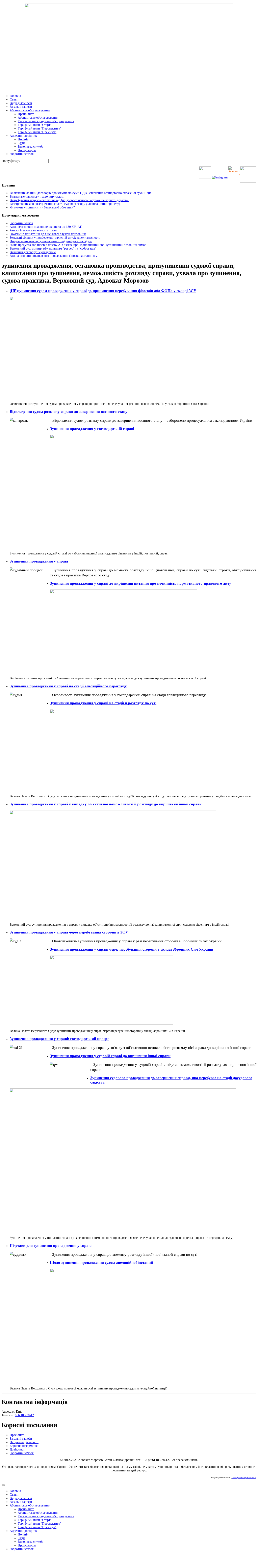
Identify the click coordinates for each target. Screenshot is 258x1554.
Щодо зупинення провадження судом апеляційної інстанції (101, 1262)
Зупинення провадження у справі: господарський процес (59, 1039)
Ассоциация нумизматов (244, 1477)
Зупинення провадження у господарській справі (92, 429)
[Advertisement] (129, 62)
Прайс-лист (26, 114)
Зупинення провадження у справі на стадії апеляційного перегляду (68, 686)
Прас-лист (17, 1435)
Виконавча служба (30, 146)
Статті (14, 99)
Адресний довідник (23, 135)
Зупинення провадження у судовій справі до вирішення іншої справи (110, 1056)
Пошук (6, 161)
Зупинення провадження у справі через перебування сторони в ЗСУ (69, 932)
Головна (15, 95)
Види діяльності (21, 103)
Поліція (23, 139)
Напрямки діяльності (24, 1442)
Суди (21, 143)
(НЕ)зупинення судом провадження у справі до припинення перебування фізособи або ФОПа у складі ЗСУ (103, 291)
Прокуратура (27, 150)
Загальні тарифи (21, 106)
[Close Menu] (3, 1485)
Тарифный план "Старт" (35, 124)
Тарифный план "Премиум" (37, 132)
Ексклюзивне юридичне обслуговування (46, 121)
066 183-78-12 (24, 1415)
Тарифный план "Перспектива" (39, 128)
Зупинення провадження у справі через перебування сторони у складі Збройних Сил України (131, 949)
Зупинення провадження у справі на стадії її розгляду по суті (103, 703)
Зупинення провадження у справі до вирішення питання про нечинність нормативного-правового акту (140, 583)
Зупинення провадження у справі (39, 561)
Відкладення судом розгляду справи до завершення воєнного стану (68, 411)
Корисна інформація (23, 1445)
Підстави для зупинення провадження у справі (51, 1245)
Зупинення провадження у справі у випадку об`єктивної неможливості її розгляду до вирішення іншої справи (106, 804)
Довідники (17, 1449)
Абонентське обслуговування (30, 110)
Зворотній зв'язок (22, 153)
